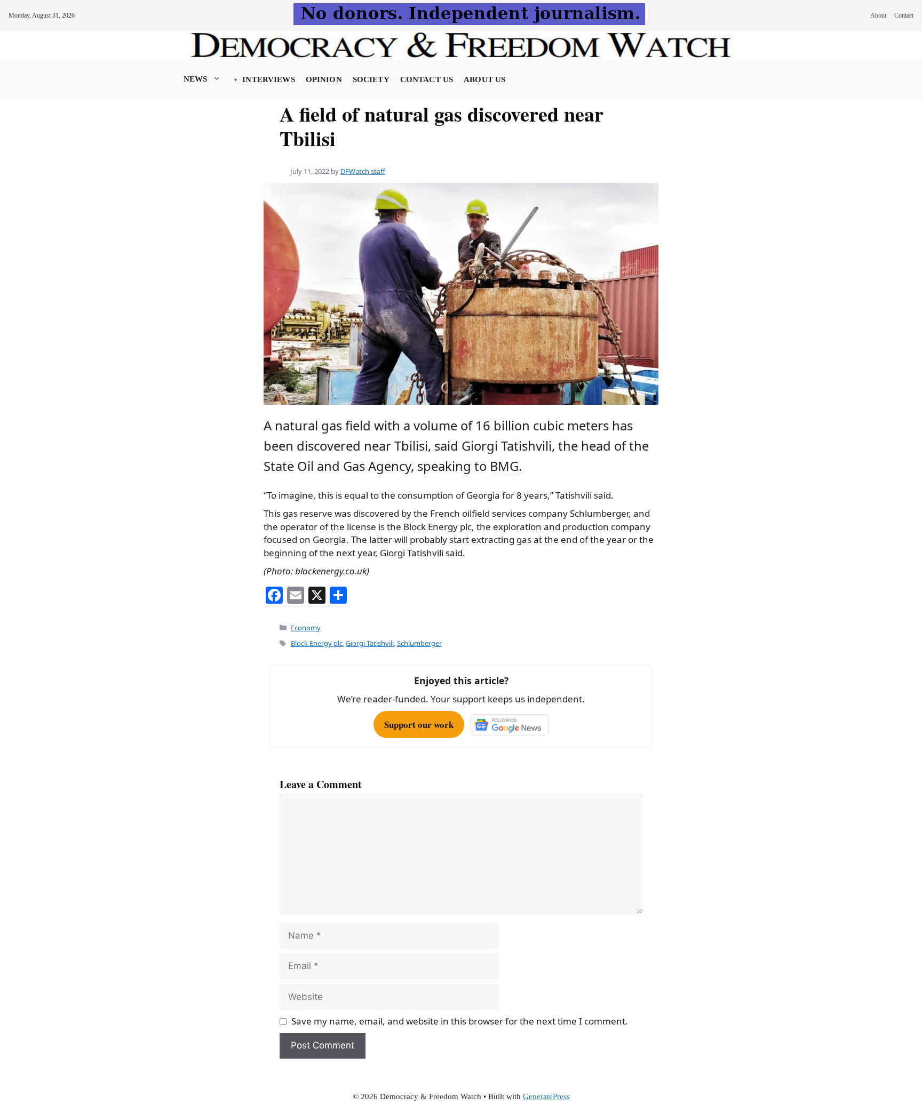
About (878, 15)
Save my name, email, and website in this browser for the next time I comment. (459, 1021)
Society (371, 79)
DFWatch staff (362, 171)
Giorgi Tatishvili (370, 643)
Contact (903, 15)
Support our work (419, 724)
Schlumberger (419, 643)
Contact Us (426, 79)
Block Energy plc (317, 643)
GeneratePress (546, 1096)
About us (484, 79)
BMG (504, 466)
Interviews (268, 79)
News (196, 79)
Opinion (324, 79)
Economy (306, 627)
